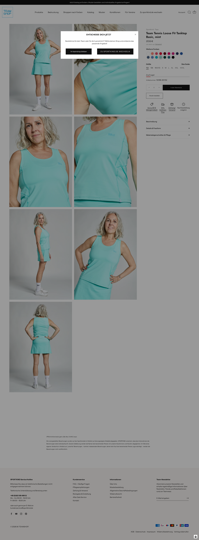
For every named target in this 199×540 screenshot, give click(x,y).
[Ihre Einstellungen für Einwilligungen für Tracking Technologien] (195, 536)
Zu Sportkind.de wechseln (115, 51)
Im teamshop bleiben (79, 51)
